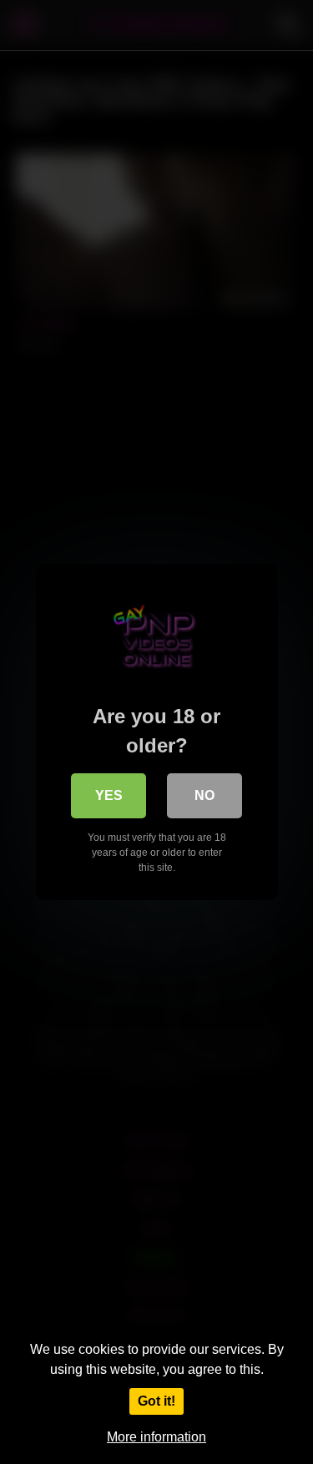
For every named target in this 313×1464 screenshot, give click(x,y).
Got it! (156, 1401)
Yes (109, 795)
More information (156, 1437)
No (204, 795)
